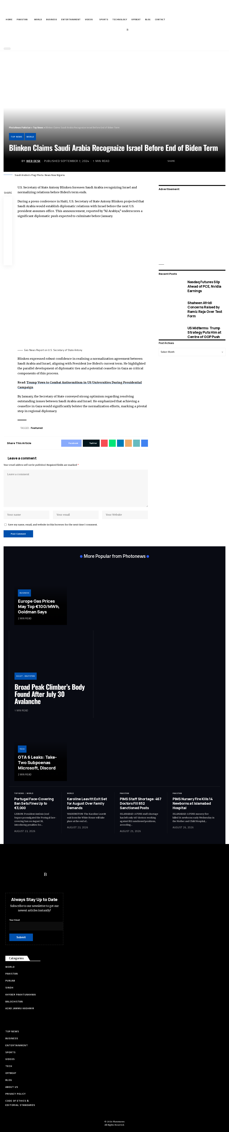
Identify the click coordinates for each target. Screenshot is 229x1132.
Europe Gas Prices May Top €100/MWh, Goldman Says (39, 606)
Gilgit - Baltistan (25, 676)
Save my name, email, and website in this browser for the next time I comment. (53, 524)
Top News (16, 136)
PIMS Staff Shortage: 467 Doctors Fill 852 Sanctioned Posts (140, 803)
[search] (113, 41)
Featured (37, 428)
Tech (22, 749)
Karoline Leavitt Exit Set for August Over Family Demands (87, 803)
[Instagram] (122, 30)
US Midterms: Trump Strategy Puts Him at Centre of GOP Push (204, 332)
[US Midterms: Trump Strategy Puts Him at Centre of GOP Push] (170, 332)
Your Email (14, 920)
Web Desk (33, 161)
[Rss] (127, 30)
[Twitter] (105, 30)
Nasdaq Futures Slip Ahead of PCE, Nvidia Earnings (204, 286)
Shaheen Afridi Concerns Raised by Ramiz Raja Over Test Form (204, 309)
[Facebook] (100, 30)
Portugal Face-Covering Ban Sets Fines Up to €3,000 (33, 803)
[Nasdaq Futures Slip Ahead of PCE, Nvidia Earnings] (170, 286)
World (30, 136)
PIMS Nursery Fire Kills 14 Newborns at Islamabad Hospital (193, 803)
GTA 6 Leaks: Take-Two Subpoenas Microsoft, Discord (37, 762)
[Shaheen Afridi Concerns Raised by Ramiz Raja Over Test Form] (170, 309)
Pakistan (124, 793)
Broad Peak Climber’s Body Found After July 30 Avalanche (49, 694)
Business (24, 593)
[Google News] (116, 30)
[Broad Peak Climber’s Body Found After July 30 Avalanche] (51, 658)
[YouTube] (111, 30)
